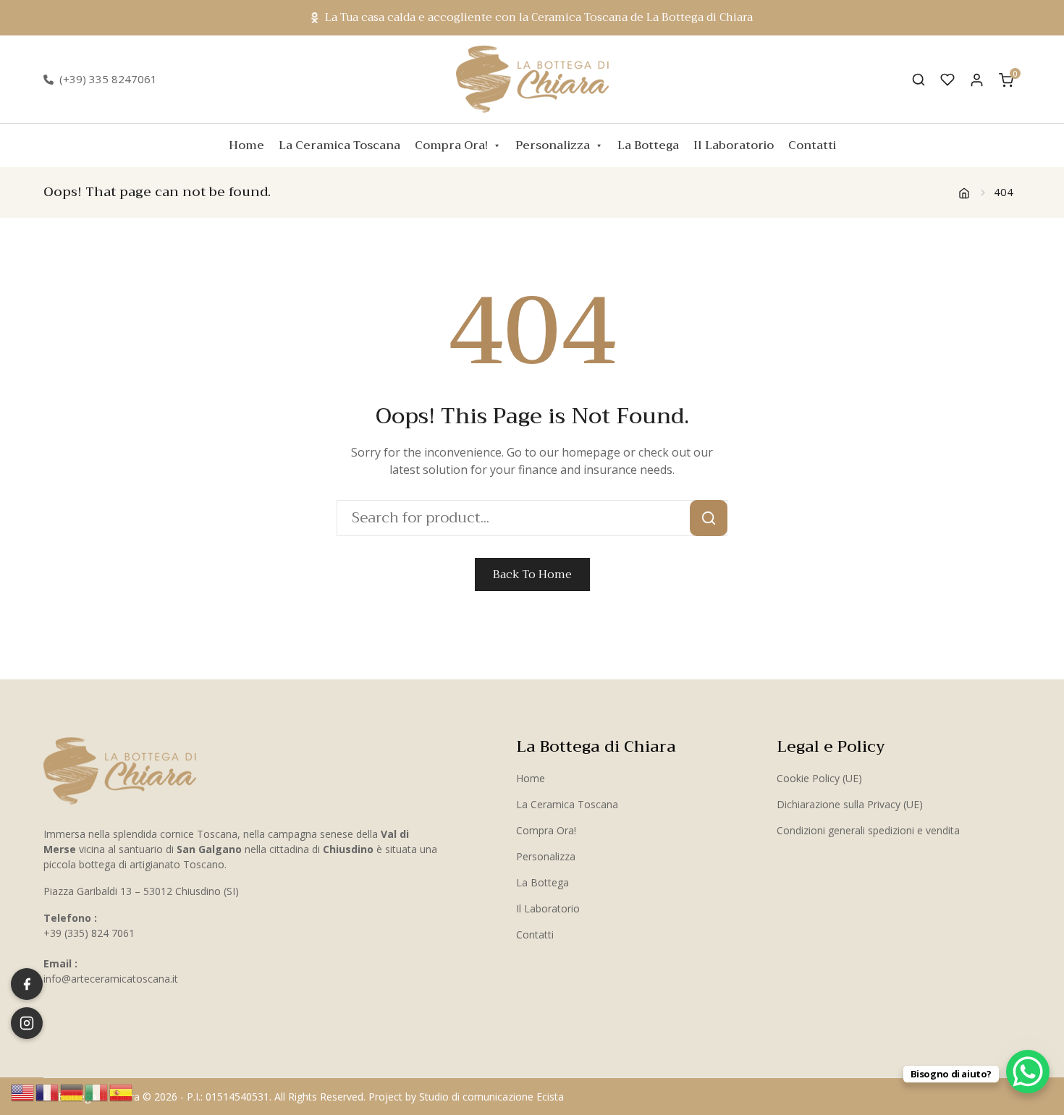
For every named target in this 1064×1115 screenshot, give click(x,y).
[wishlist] (947, 79)
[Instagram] (27, 1023)
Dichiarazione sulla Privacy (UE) (850, 804)
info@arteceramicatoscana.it (110, 978)
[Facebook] (27, 984)
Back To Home (532, 574)
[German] (72, 1091)
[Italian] (97, 1091)
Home (246, 145)
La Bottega (648, 145)
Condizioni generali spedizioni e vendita (868, 830)
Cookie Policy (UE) (819, 778)
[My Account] (976, 79)
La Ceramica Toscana (339, 145)
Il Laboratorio (733, 145)
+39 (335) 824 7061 (89, 933)
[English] (23, 1091)
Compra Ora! (451, 145)
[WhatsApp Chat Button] (1028, 1071)
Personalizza (552, 145)
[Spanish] (121, 1091)
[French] (47, 1091)
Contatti (812, 145)
